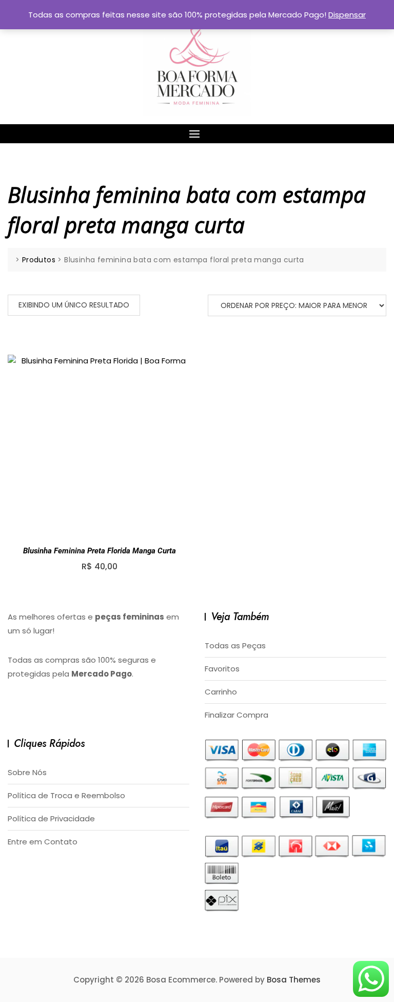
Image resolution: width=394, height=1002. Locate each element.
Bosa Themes (294, 979)
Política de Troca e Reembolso (66, 795)
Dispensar (347, 14)
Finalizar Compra (236, 714)
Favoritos (222, 668)
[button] (197, 133)
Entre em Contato (42, 841)
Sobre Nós (27, 772)
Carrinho (221, 691)
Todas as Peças (235, 645)
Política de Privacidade (51, 818)
